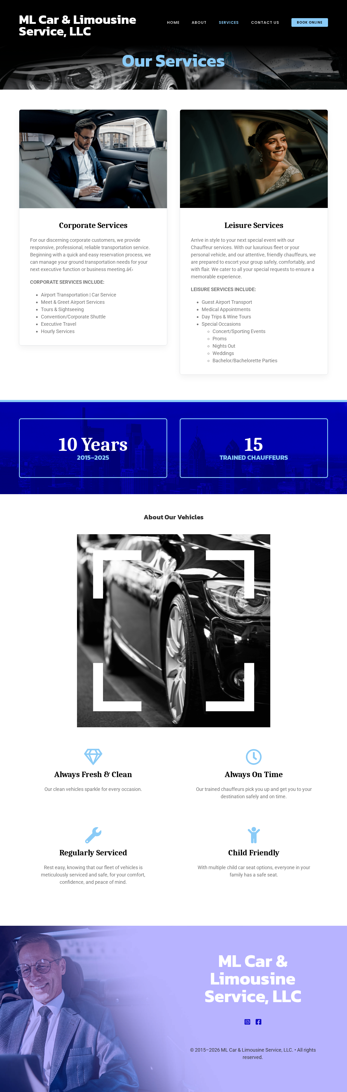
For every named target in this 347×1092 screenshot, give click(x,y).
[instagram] (247, 1022)
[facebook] (258, 1022)
